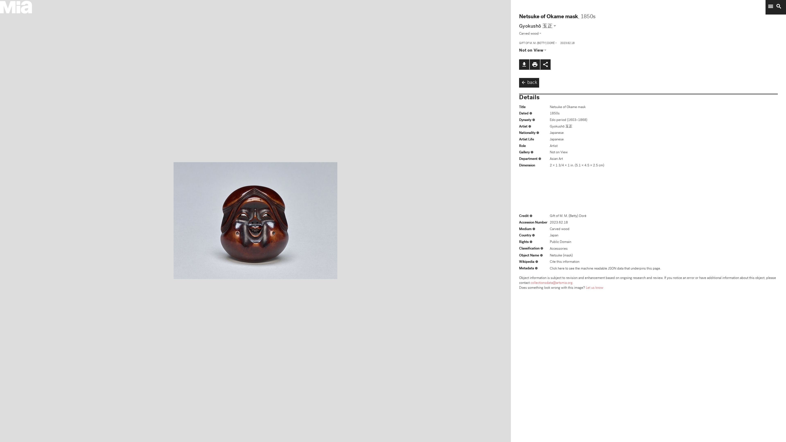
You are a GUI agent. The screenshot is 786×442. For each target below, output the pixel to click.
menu (771, 6)
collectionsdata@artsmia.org (552, 283)
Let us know (594, 288)
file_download (524, 64)
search (779, 6)
